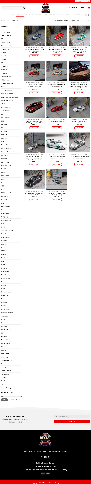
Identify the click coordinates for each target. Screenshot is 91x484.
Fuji (2, 179)
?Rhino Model (6, 76)
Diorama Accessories (8, 152)
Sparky (3, 350)
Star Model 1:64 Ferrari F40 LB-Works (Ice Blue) (57, 194)
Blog (58, 15)
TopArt (3, 381)
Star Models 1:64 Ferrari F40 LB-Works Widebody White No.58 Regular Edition (34, 158)
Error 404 (4, 159)
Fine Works (5, 169)
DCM (2, 141)
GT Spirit (4, 200)
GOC (2, 189)
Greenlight (4, 196)
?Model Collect (6, 63)
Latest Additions (49, 15)
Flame (3, 172)
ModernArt (5, 299)
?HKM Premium (6, 56)
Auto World (5, 111)
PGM (2, 333)
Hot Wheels (5, 213)
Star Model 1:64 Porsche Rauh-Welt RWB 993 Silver (79, 157)
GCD (2, 182)
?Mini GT (4, 59)
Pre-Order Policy (67, 15)
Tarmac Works (6, 371)
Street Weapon (6, 360)
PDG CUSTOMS (6, 330)
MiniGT (3, 285)
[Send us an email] (88, 15)
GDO (2, 186)
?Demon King (5, 42)
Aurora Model (5, 107)
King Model (5, 237)
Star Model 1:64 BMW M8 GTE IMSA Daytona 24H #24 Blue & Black (79, 86)
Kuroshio (4, 241)
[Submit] (23, 7)
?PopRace (4, 73)
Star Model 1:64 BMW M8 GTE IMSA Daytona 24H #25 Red (34, 122)
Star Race (4, 357)
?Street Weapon (7, 83)
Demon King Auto (7, 148)
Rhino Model (5, 343)
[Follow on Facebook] (84, 15)
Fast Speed (5, 162)
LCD (2, 248)
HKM (2, 203)
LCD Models (5, 251)
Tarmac (3, 367)
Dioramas (38, 15)
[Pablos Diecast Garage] (45, 8)
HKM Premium (5, 206)
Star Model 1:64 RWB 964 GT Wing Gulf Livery (57, 85)
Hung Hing (4, 217)
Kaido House (5, 234)
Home (12, 15)
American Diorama (7, 100)
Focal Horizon (5, 176)
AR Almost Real (6, 104)
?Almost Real (5, 32)
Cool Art (4, 135)
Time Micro (5, 374)
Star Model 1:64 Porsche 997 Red (57, 122)
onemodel (4, 316)
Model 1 (3, 289)
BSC (2, 121)
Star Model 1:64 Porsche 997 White (79, 122)
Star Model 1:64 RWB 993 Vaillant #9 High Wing (79, 50)
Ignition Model (6, 220)
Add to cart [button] (34, 55)
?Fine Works (5, 49)
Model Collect (6, 292)
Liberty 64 (4, 254)
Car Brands (19, 15)
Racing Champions (7, 340)
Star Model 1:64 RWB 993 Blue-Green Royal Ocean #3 (34, 50)
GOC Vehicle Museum (8, 193)
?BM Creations (6, 35)
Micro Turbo (5, 268)
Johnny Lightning (7, 230)
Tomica (3, 377)
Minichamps (5, 282)
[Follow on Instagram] (86, 15)
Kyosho (3, 244)
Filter (4, 399)
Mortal (3, 306)
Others (3, 323)
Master (3, 265)
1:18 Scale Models (7, 94)
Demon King (5, 145)
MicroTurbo (5, 271)
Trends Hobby (6, 388)
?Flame (3, 53)
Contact (78, 15)
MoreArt (4, 302)
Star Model (5, 354)
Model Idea (5, 295)
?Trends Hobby (6, 90)
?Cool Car (4, 39)
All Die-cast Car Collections (10, 97)
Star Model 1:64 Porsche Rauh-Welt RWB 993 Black (34, 194)
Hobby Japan (6, 210)
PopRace (4, 336)
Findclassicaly (6, 165)
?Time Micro (5, 87)
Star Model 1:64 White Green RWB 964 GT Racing (56, 157)
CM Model (4, 131)
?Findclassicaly (6, 46)
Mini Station (5, 278)
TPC (2, 384)
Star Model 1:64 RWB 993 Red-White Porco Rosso (57, 50)
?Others (4, 70)
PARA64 (4, 326)
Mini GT (3, 275)
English (79, 1)
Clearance (29, 15)
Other (3, 319)
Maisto (3, 261)
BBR (2, 114)
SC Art (3, 347)
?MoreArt (4, 66)
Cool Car (4, 138)
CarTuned (4, 124)
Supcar (3, 364)
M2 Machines (5, 258)
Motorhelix (5, 309)
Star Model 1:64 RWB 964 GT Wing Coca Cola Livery (34, 85)
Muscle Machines (7, 312)
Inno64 (3, 227)
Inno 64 (3, 223)
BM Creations (5, 117)
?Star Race (5, 80)
